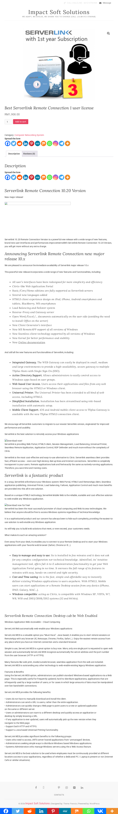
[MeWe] (37, 143)
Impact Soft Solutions (59, 12)
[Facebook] (7, 143)
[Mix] (43, 143)
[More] (67, 143)
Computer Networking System (29, 135)
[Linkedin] (25, 143)
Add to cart (20, 121)
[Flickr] (74, 788)
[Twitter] (13, 143)
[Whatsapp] (49, 143)
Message (106, 3)
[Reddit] (19, 143)
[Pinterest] (31, 143)
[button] (108, 33)
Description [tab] (14, 153)
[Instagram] (55, 143)
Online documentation (31, 342)
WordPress (95, 803)
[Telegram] (61, 143)
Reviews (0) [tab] (29, 153)
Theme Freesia (70, 803)
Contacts (59, 795)
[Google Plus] (51, 788)
